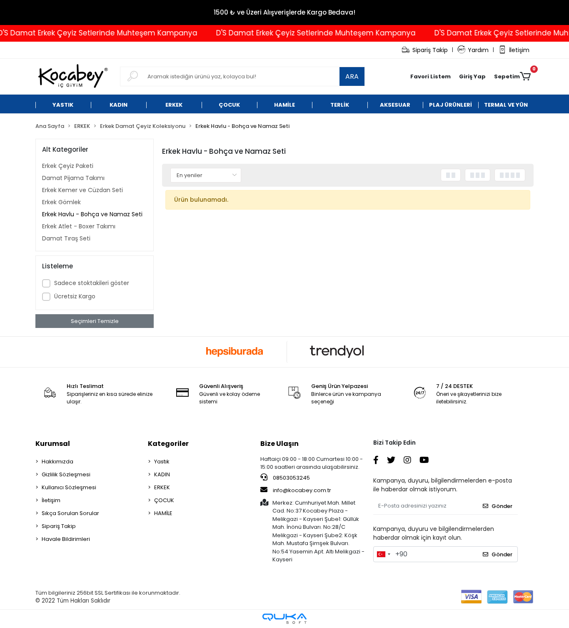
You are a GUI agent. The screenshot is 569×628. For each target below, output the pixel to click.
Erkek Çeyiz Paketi (67, 166)
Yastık (162, 461)
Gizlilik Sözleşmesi (66, 474)
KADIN (162, 474)
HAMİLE (163, 513)
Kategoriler (168, 443)
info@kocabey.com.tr (302, 490)
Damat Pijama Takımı (73, 178)
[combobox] (383, 554)
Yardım (478, 50)
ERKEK (162, 487)
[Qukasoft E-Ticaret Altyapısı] (284, 618)
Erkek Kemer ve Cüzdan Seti (82, 190)
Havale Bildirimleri (66, 539)
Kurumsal (52, 443)
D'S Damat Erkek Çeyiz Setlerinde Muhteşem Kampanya (307, 33)
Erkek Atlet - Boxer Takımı (78, 226)
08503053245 (291, 478)
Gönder (502, 506)
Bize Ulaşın (279, 443)
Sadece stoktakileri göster (91, 283)
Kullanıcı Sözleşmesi (69, 487)
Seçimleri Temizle (95, 321)
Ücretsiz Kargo (74, 296)
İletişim (519, 50)
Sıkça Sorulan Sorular (70, 513)
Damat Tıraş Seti (66, 238)
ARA (352, 76)
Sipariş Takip (430, 50)
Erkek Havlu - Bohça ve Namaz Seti (92, 214)
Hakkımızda (57, 461)
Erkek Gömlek (61, 202)
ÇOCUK (164, 500)
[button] (472, 77)
